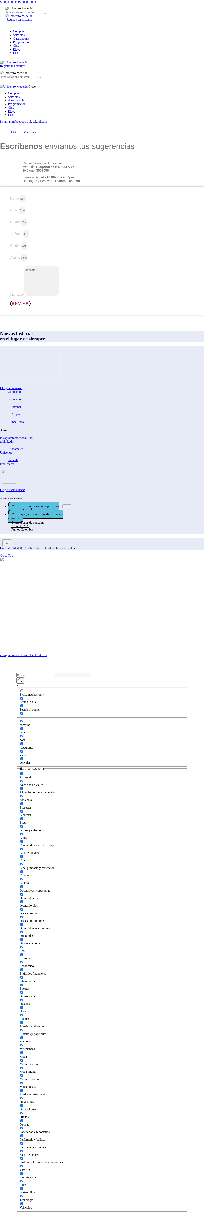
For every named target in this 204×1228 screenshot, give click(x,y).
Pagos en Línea (12, 490)
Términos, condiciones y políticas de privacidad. (33, 508)
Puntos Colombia (22, 529)
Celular (15, 245)
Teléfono (16, 234)
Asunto (15, 257)
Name (15, 198)
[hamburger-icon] (66, 506)
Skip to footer (27, 1)
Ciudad (15, 222)
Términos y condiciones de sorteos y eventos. (35, 516)
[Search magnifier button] (20, 680)
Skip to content (9, 1)
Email (14, 210)
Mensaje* (17, 295)
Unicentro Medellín (12, 548)
